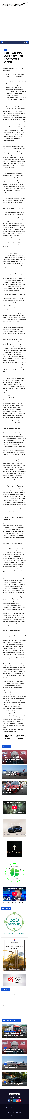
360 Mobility (12, 1112)
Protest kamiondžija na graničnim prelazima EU (13, 758)
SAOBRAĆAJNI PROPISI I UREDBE (14, 1115)
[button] (24, 42)
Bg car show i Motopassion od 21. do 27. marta (20, 737)
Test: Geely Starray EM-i (13, 1084)
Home (7, 1112)
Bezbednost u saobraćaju (10, 994)
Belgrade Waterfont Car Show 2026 (13, 789)
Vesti (5, 755)
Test (4, 1001)
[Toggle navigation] (13, 42)
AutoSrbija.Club (19, 1112)
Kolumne (5, 998)
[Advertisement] (14, 21)
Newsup (23, 1107)
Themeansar (14, 1108)
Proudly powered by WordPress (10, 1107)
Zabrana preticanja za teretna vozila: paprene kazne (13, 1035)
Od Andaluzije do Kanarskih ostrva (10, 773)
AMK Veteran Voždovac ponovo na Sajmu (9, 737)
